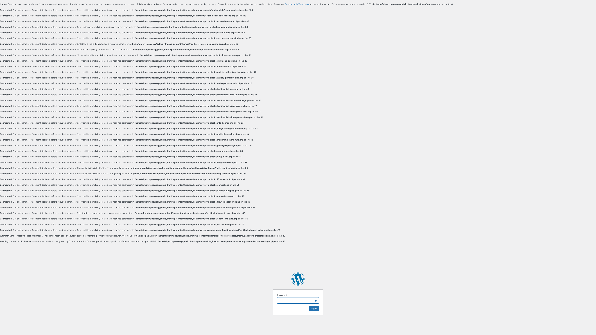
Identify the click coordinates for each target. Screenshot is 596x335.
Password (282, 295)
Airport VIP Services (298, 279)
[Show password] (316, 300)
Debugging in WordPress (297, 4)
